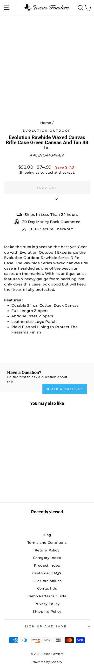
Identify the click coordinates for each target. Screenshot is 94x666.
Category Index (47, 558)
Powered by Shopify (47, 662)
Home (45, 123)
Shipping (27, 172)
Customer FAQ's (46, 573)
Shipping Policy (47, 611)
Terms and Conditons (47, 542)
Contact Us (47, 588)
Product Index (47, 565)
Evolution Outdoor (47, 130)
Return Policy (47, 550)
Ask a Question (66, 389)
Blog (47, 535)
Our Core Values (47, 581)
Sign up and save (46, 626)
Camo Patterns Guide (47, 596)
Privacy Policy (47, 604)
